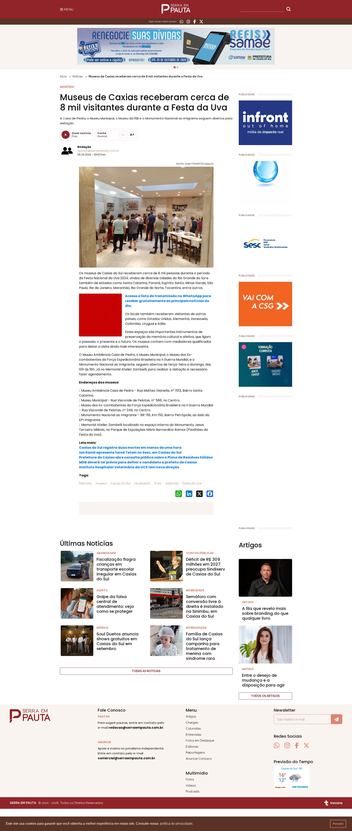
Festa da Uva (191, 483)
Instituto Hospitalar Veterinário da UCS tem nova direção (129, 467)
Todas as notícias (146, 671)
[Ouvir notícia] (66, 135)
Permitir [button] (338, 823)
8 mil (157, 483)
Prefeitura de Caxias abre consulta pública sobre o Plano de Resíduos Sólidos (146, 457)
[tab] (174, 67)
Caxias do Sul (120, 483)
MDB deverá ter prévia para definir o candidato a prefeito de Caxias (138, 462)
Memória (85, 483)
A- (123, 135)
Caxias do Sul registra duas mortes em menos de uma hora (130, 447)
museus (101, 483)
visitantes (171, 483)
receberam (142, 483)
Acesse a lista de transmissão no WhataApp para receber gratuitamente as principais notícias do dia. (168, 301)
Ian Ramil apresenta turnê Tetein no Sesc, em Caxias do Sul (130, 452)
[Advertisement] (265, 460)
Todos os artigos (265, 696)
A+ (132, 134)
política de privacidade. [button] (176, 823)
